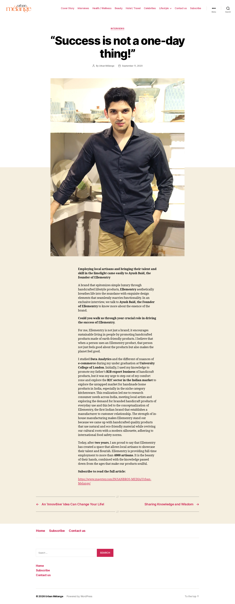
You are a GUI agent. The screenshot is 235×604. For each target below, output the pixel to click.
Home (40, 531)
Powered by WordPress (79, 596)
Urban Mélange (106, 65)
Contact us (181, 8)
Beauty (118, 8)
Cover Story (67, 8)
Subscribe (195, 8)
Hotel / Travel (133, 8)
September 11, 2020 (132, 65)
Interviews (83, 8)
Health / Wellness (102, 8)
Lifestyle (164, 8)
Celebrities (150, 8)
